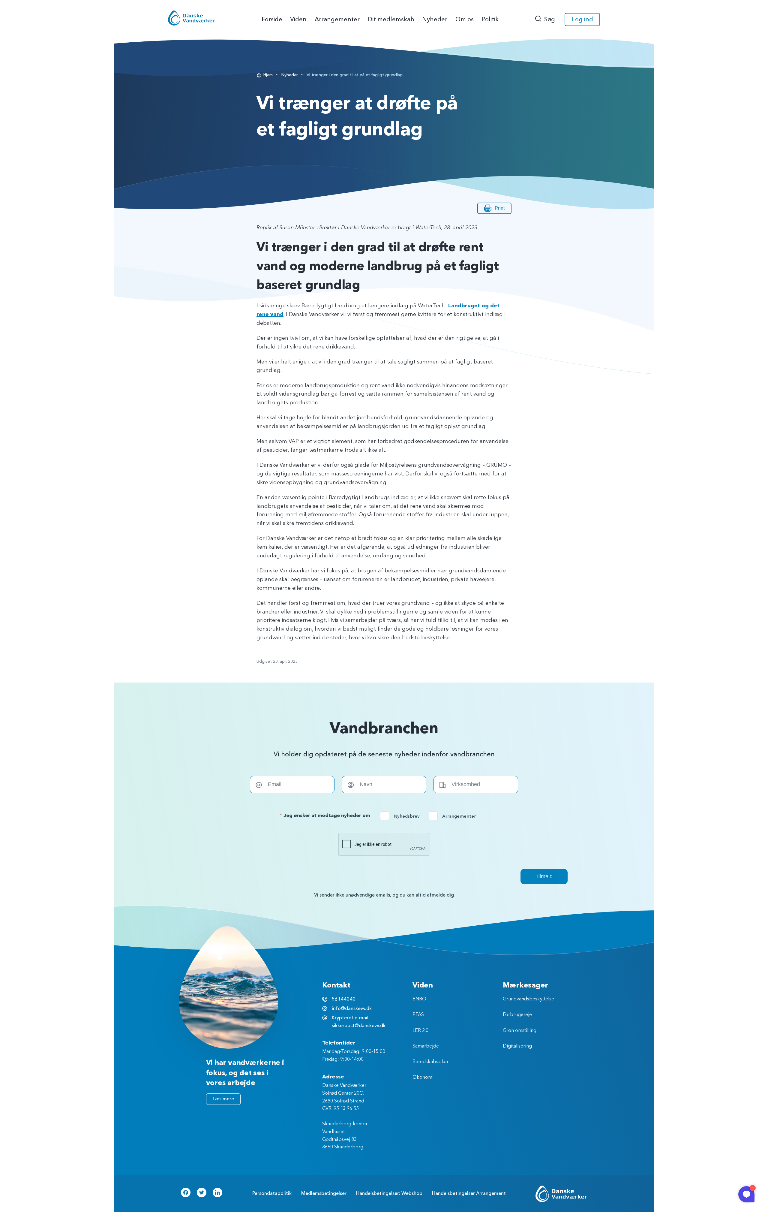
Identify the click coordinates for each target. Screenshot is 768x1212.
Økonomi (423, 1077)
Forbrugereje (517, 1014)
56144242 (344, 999)
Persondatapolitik (272, 1193)
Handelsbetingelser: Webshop (389, 1193)
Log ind (582, 19)
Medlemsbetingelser (323, 1193)
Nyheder (289, 75)
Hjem (268, 75)
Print (500, 208)
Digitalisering (517, 1046)
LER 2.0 (420, 1030)
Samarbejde (425, 1046)
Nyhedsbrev (402, 816)
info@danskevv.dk (352, 1008)
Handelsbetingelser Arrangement (469, 1193)
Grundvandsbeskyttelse (528, 999)
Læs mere (223, 1099)
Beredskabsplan (430, 1062)
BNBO (419, 999)
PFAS (418, 1014)
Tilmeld (544, 876)
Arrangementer (454, 816)
